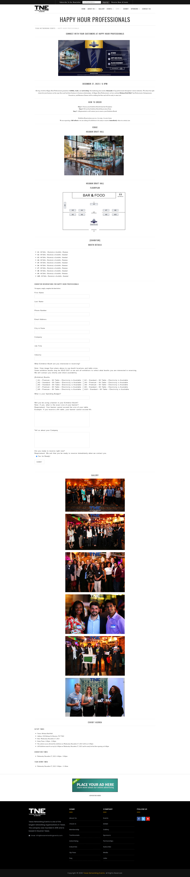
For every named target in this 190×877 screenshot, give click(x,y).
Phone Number (41, 310)
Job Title (38, 346)
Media (105, 852)
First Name (39, 293)
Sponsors (134, 9)
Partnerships (108, 841)
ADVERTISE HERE (95, 795)
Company (38, 337)
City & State (40, 328)
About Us (91, 9)
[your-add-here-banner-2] (95, 791)
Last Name (39, 301)
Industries (73, 847)
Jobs (105, 858)
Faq (70, 858)
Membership (74, 829)
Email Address (41, 319)
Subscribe (107, 847)
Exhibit (126, 9)
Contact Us (146, 9)
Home (83, 9)
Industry (38, 355)
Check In (72, 824)
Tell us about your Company (46, 430)
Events (109, 9)
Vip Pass (72, 852)
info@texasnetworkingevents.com (49, 835)
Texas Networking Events (94, 873)
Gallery (102, 9)
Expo (117, 9)
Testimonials (74, 835)
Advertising (73, 841)
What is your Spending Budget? (48, 394)
